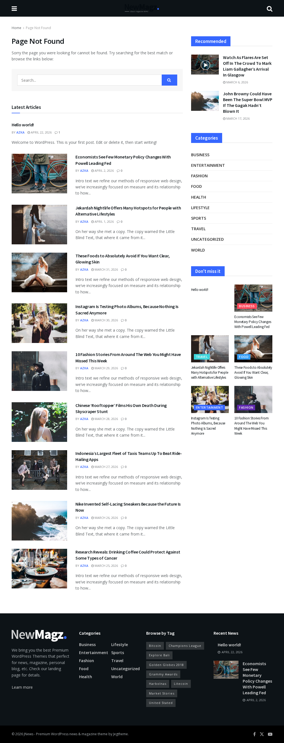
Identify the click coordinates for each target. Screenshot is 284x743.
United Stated (161, 703)
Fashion (199, 175)
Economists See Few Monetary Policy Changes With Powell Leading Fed (252, 321)
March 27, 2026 (106, 467)
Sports (198, 218)
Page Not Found (38, 27)
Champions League (185, 646)
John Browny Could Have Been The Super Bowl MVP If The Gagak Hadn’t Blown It (247, 102)
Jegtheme (120, 734)
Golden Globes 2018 (166, 665)
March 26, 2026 (106, 518)
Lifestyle (200, 207)
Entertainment (208, 165)
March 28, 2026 (106, 419)
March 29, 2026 (106, 368)
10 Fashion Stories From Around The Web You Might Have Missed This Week (251, 426)
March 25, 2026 (106, 565)
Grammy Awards (163, 674)
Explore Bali (159, 655)
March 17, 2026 (237, 118)
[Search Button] (169, 80)
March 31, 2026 (106, 269)
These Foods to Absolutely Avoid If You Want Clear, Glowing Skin (253, 372)
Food (196, 186)
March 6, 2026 (236, 82)
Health (198, 197)
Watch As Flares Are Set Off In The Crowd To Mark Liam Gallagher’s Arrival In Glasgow (247, 66)
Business (200, 154)
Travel (198, 228)
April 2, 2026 (104, 170)
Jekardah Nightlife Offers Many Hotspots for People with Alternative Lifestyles (209, 372)
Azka (20, 132)
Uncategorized (207, 239)
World (198, 250)
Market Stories (161, 693)
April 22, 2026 (41, 132)
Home (16, 27)
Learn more (22, 687)
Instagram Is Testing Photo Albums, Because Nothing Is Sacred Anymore (208, 426)
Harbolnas (157, 683)
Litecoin (181, 683)
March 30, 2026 (106, 320)
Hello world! (23, 124)
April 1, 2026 (104, 221)
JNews (28, 734)
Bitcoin (155, 646)
